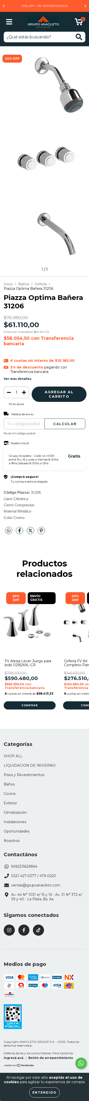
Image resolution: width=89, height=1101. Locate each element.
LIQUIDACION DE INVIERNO (30, 765)
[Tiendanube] (19, 1066)
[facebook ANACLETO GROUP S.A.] (23, 930)
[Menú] (9, 22)
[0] (79, 23)
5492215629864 (24, 866)
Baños (23, 284)
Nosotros (12, 840)
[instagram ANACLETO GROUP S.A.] (9, 930)
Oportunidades (16, 831)
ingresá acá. (14, 1058)
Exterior (10, 803)
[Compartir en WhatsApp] (8, 531)
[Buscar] (79, 37)
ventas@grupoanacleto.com (35, 885)
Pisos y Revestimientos (24, 775)
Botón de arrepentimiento (50, 1058)
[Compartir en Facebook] (20, 532)
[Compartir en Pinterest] (41, 532)
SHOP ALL (13, 756)
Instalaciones (15, 822)
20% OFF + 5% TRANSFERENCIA (45, 6)
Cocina (9, 793)
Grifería (41, 284)
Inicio (8, 284)
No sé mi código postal (19, 433)
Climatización (15, 812)
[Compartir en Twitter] (31, 532)
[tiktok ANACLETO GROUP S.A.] (38, 930)
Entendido (44, 1092)
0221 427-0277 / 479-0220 (33, 876)
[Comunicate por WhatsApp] (81, 1063)
